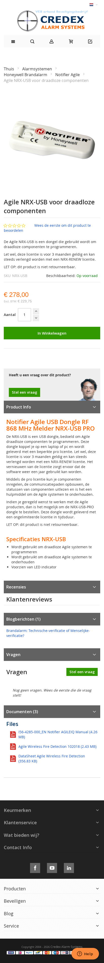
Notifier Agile (68, 74)
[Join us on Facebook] (35, 867)
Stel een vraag (24, 392)
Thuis (9, 69)
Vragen (13, 654)
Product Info (18, 407)
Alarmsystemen (37, 69)
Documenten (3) (22, 711)
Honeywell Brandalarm (26, 74)
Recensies (16, 587)
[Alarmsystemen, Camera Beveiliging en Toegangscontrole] (52, 11)
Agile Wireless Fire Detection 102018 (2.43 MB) (57, 746)
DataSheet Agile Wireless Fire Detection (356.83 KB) (51, 758)
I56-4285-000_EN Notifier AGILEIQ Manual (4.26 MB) (57, 734)
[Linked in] (69, 867)
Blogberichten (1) (23, 619)
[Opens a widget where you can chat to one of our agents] (85, 954)
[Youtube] (52, 867)
